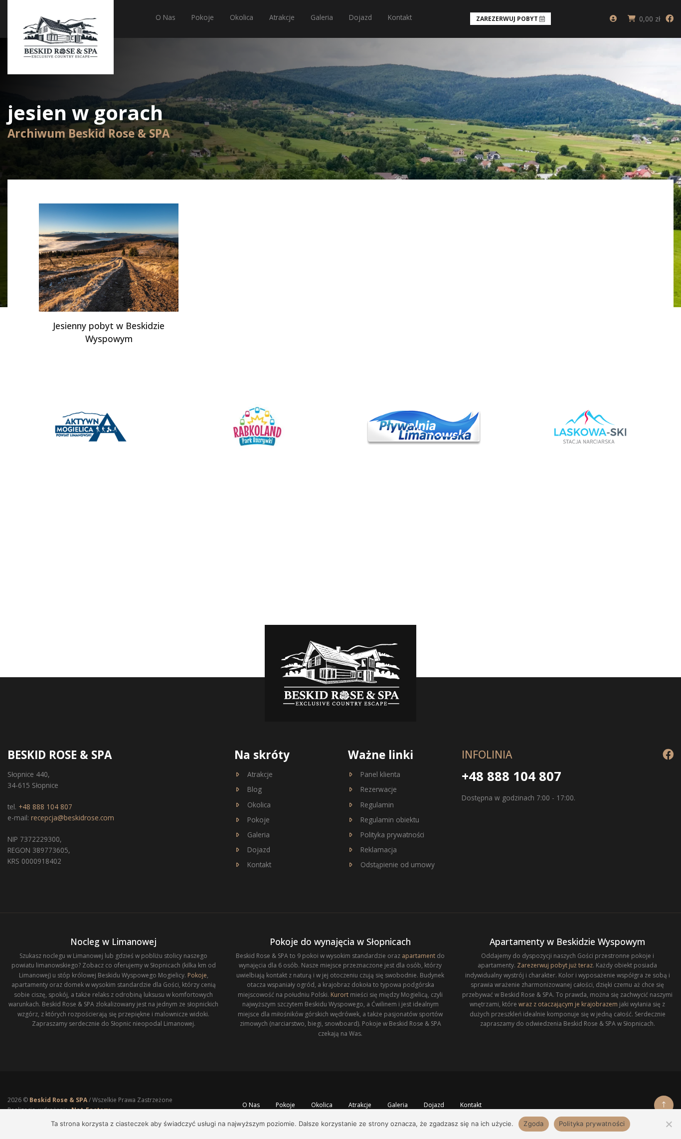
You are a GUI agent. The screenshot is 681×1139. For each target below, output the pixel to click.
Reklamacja (378, 849)
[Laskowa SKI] (590, 425)
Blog (254, 789)
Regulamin (377, 804)
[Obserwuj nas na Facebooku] (670, 18)
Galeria (322, 17)
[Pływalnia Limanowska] (423, 425)
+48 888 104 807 (45, 806)
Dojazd (360, 17)
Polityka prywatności (392, 834)
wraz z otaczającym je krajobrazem (568, 1004)
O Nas (165, 17)
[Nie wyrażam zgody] (669, 1124)
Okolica (241, 17)
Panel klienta (380, 774)
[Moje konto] (613, 18)
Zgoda (533, 1124)
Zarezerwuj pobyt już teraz (555, 965)
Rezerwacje (378, 789)
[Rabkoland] (257, 425)
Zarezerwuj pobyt (507, 18)
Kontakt (400, 17)
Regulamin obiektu (389, 819)
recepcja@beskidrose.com (72, 817)
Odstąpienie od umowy (397, 864)
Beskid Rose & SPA (59, 1100)
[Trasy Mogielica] (90, 425)
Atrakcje (282, 17)
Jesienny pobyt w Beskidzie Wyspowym (109, 332)
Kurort (339, 994)
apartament (418, 955)
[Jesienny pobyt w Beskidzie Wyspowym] (108, 256)
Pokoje (202, 17)
